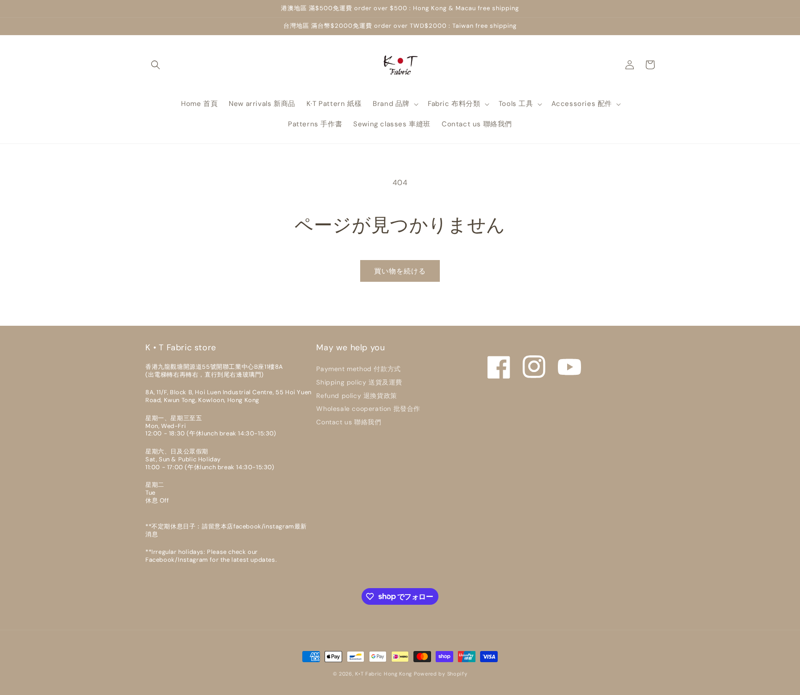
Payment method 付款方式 (358, 369)
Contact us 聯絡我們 (348, 422)
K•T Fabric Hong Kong (383, 673)
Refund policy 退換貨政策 (356, 395)
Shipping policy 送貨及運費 (359, 382)
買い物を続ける (400, 271)
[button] (155, 65)
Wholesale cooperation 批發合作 (368, 408)
